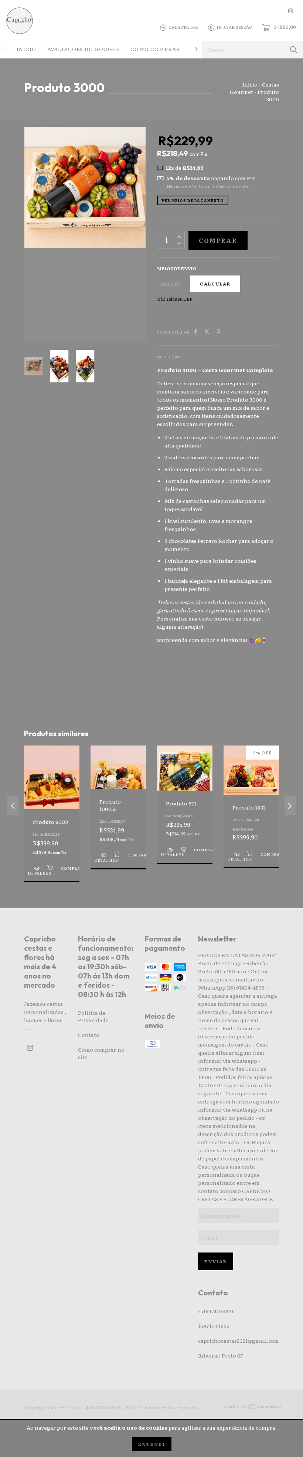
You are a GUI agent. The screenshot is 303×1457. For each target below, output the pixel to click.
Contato (88, 1034)
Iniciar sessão (234, 27)
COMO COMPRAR (155, 49)
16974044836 (213, 1325)
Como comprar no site (101, 1053)
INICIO (26, 49)
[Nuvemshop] (253, 1408)
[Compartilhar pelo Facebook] (195, 331)
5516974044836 (216, 1311)
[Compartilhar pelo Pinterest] (219, 331)
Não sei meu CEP (175, 298)
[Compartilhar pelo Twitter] (206, 331)
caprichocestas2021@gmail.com (238, 1340)
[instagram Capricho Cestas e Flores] (290, 11)
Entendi (151, 1444)
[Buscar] (293, 49)
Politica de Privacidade (93, 1016)
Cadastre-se (183, 27)
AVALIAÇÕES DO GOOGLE (83, 49)
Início (250, 84)
